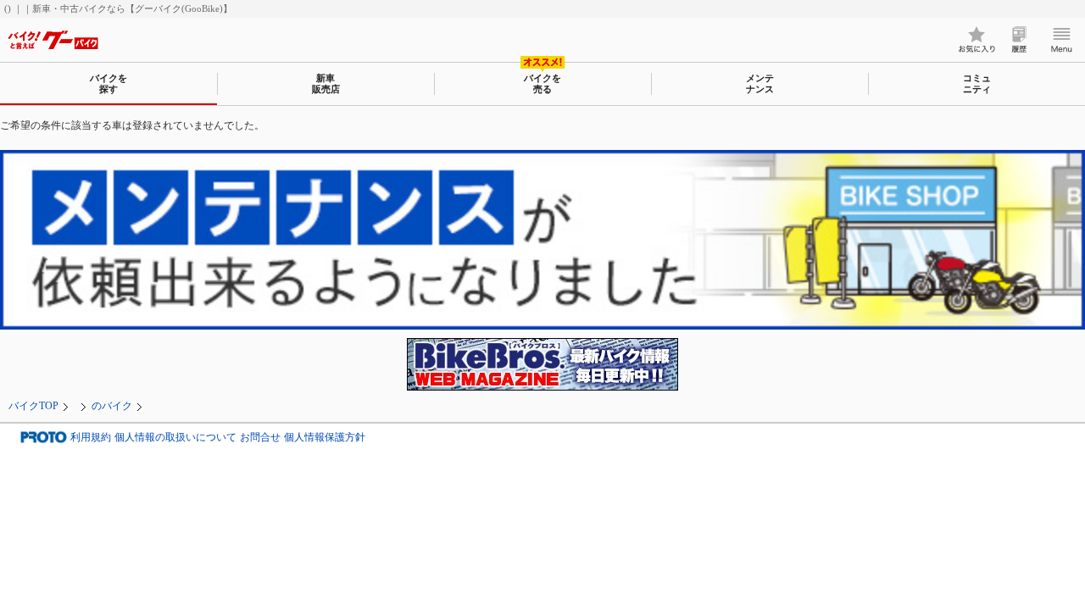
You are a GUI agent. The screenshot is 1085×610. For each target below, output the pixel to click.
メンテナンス (760, 83)
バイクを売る (542, 83)
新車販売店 (326, 83)
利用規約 (90, 437)
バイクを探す (108, 83)
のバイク (112, 406)
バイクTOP (33, 406)
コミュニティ (977, 83)
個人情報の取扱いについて (175, 437)
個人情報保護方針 (324, 437)
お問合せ (260, 437)
